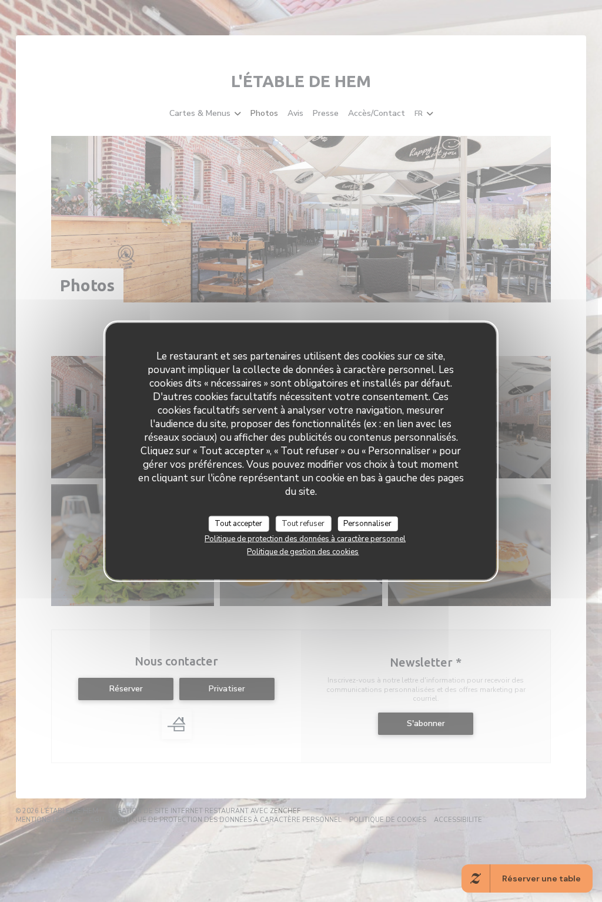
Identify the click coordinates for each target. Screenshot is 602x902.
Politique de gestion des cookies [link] (303, 552)
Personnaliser (367, 523)
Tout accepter (238, 523)
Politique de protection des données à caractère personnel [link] (305, 539)
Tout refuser (303, 523)
